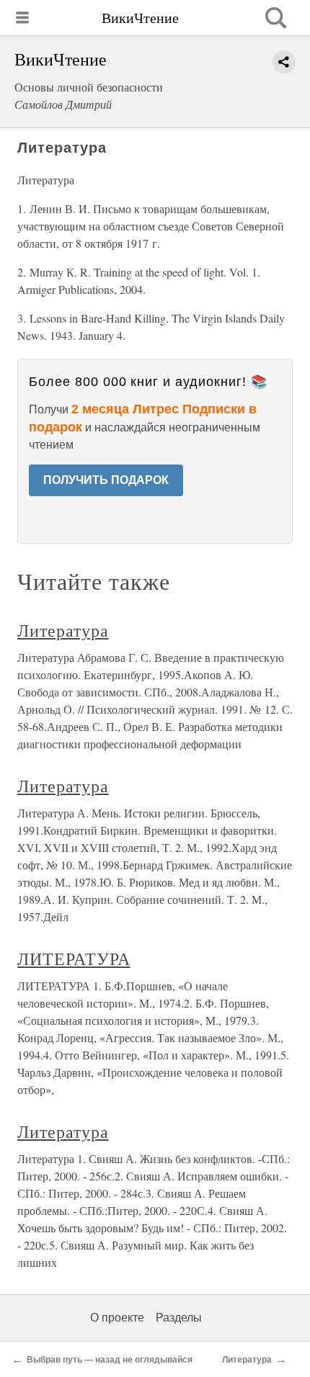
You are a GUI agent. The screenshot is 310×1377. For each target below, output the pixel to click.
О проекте (117, 1317)
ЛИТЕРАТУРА (73, 958)
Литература (63, 630)
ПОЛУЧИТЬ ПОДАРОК (106, 480)
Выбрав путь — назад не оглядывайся (109, 1360)
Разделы (179, 1317)
